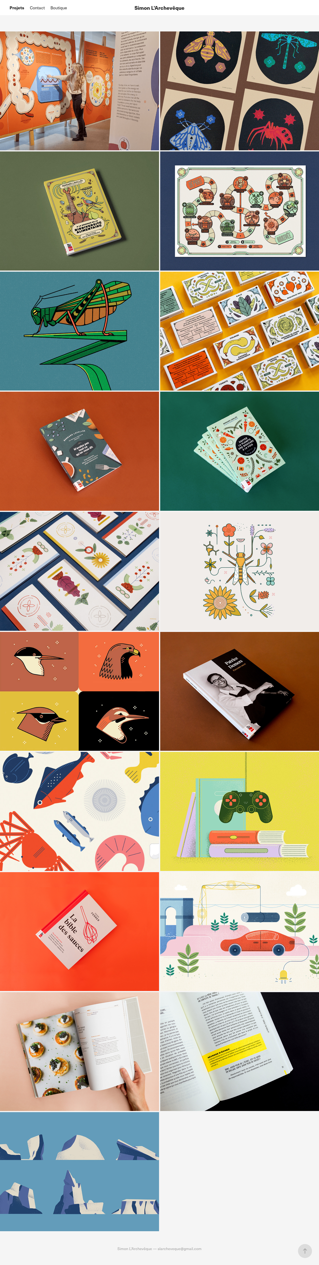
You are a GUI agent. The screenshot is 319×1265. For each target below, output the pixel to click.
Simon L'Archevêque (159, 7)
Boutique (58, 7)
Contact (37, 7)
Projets (17, 7)
